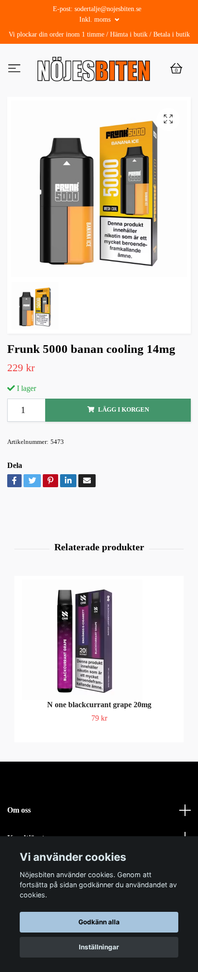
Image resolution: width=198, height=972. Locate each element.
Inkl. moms (95, 19)
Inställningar (99, 947)
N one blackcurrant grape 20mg (99, 725)
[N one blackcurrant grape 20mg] (99, 660)
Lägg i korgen (123, 431)
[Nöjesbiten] (115, 72)
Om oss (19, 831)
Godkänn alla (99, 922)
